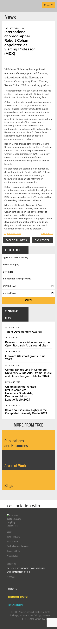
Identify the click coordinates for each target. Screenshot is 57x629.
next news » (47, 233)
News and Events (13, 536)
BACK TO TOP (42, 240)
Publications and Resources (18, 546)
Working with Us (13, 551)
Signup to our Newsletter (18, 596)
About (9, 531)
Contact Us (11, 563)
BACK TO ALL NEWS (16, 240)
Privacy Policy (12, 555)
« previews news (12, 233)
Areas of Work (12, 541)
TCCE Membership (15, 604)
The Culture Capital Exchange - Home (6, 6)
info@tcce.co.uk (21, 571)
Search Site (13, 588)
